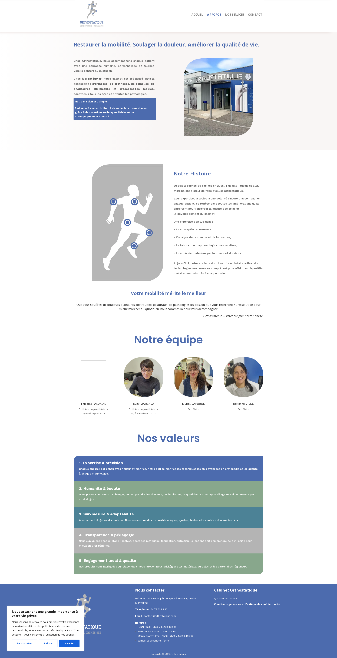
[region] (45, 628)
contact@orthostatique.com (160, 616)
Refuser (48, 643)
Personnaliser (24, 643)
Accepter (69, 643)
